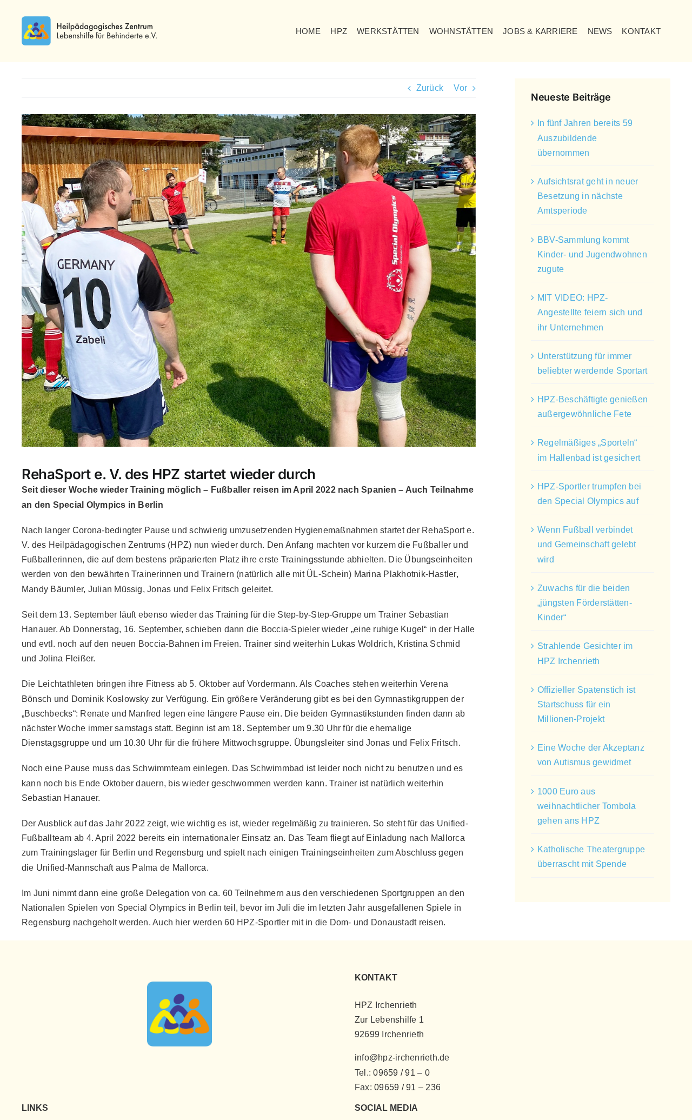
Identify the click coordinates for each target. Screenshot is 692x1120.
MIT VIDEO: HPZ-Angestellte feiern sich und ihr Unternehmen (589, 312)
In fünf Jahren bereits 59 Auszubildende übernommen (585, 137)
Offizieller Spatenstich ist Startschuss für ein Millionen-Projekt (586, 704)
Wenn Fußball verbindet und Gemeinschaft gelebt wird (586, 544)
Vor (460, 87)
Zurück (429, 87)
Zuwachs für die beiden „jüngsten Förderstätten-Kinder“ (584, 603)
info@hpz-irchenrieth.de (402, 1057)
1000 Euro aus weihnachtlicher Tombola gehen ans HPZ (586, 806)
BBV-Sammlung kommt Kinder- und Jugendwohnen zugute (592, 254)
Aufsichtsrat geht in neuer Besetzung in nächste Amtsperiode (587, 196)
